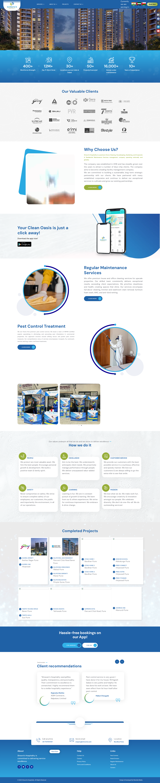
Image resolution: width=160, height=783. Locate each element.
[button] (78, 48)
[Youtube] (158, 31)
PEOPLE (30, 458)
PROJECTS (65, 4)
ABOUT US (52, 4)
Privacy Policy (81, 761)
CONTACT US (78, 4)
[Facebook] (158, 18)
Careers (79, 758)
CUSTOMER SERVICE (118, 458)
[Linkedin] (158, 27)
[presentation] (117, 662)
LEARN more (92, 187)
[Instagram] (158, 22)
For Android (71, 645)
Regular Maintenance (116, 761)
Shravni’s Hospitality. (28, 780)
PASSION (114, 490)
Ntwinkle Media (137, 780)
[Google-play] (158, 14)
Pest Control (114, 755)
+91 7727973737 (47, 742)
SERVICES (40, 4)
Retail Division (114, 758)
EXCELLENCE (74, 458)
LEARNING (73, 490)
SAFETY (30, 490)
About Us (113, 764)
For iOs (89, 645)
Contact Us (80, 755)
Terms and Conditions (84, 764)
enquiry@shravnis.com (83, 742)
